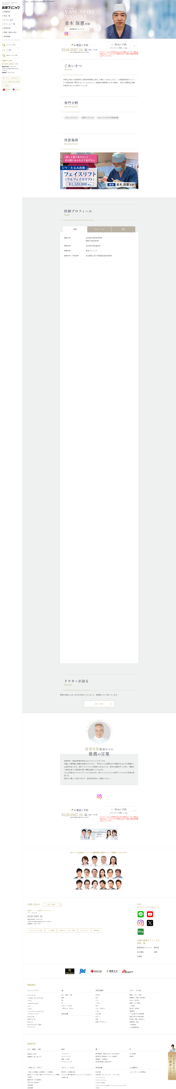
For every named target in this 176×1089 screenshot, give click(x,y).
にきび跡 (98, 1014)
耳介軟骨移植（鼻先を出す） (104, 1062)
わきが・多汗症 (134, 1000)
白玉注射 (98, 1072)
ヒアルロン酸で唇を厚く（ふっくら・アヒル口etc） (77, 1074)
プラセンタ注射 (100, 1082)
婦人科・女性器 (134, 1008)
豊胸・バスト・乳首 (135, 995)
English (17, 89)
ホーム (26, 1)
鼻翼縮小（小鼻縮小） (102, 1059)
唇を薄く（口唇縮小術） (69, 1072)
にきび (98, 1011)
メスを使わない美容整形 (137, 1014)
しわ (29, 1006)
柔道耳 (132, 1056)
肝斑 (97, 1019)
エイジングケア (33, 990)
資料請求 (96, 930)
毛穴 (97, 1006)
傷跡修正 (132, 1011)
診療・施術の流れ (10, 32)
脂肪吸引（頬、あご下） (35, 1056)
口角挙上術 (65, 1077)
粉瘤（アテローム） (101, 1022)
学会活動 (6, 85)
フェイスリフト (72, 118)
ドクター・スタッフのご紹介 (37, 1)
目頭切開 (30, 1085)
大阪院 (139, 956)
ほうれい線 (31, 1016)
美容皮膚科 (100, 990)
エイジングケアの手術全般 (108, 118)
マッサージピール (101, 1080)
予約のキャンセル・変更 (11, 55)
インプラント (65, 1053)
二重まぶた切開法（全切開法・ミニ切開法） (41, 1072)
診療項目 (7, 12)
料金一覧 (7, 16)
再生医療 (65, 1014)
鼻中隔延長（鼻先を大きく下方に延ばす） (108, 1053)
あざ (97, 997)
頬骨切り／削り (32, 1054)
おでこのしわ (31, 995)
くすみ (98, 1003)
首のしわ (30, 1022)
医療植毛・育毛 (134, 1022)
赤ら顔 (98, 995)
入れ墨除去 (133, 1024)
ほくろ (98, 1016)
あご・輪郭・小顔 (67, 995)
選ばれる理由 (15, 82)
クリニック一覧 (9, 24)
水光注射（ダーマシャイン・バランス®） (108, 1074)
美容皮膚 (99, 1067)
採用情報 (7, 36)
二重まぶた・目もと (67, 1008)
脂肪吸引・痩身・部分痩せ (137, 997)
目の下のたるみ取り (33, 1082)
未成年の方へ (15, 78)
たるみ (29, 1008)
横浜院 (156, 947)
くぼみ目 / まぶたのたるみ (35, 998)
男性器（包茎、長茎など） (137, 1019)
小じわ (29, 1000)
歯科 (63, 997)
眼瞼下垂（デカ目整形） (35, 1080)
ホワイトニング (66, 1056)
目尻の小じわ (31, 1019)
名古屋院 (140, 952)
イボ (97, 1000)
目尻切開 (30, 1088)
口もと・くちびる (67, 1006)
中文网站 (7, 89)
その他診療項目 (134, 1027)
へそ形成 (132, 1006)
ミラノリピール (100, 1077)
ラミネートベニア (67, 1062)
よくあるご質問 (50, 904)
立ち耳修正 (133, 1053)
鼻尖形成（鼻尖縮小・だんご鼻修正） (107, 1056)
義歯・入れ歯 (65, 1059)
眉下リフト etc (88, 118)
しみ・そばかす (100, 1008)
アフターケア (84, 930)
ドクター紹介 (8, 20)
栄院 (155, 952)
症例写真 (7, 28)
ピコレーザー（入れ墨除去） (138, 1072)
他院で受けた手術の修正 (137, 1016)
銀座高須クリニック (77, 29)
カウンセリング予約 (10, 45)
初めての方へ (6, 78)
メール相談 (8, 50)
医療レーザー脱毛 (135, 1003)
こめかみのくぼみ (33, 1003)
